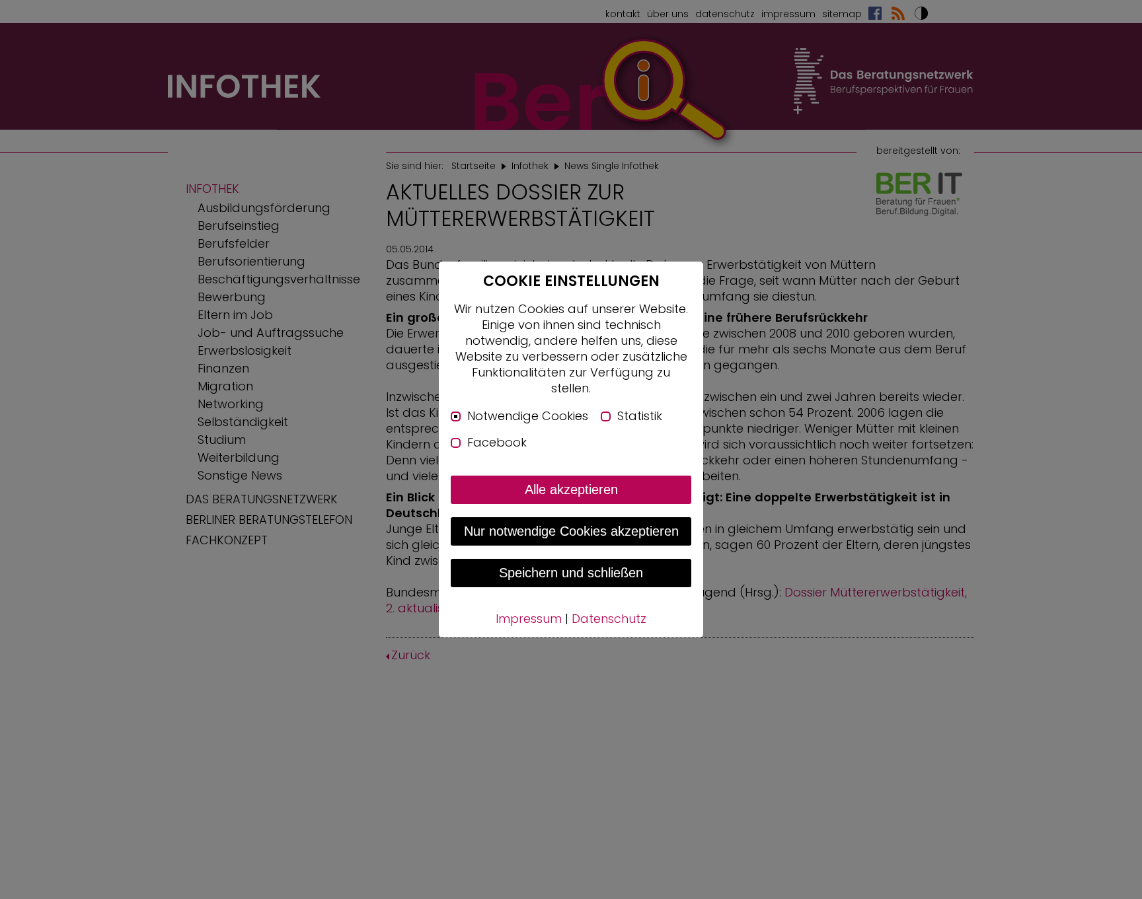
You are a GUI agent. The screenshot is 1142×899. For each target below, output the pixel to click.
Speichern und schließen (571, 572)
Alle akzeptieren (571, 489)
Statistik (639, 416)
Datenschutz (609, 618)
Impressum (529, 618)
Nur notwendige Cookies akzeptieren (571, 531)
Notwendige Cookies (527, 416)
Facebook (497, 442)
